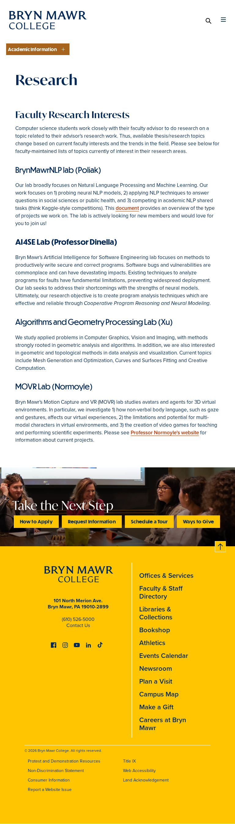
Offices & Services (166, 575)
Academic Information (32, 49)
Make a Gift (156, 707)
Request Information (92, 521)
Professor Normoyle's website (165, 432)
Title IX (129, 761)
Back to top (220, 545)
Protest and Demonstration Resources (64, 761)
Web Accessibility (139, 770)
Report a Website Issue (50, 789)
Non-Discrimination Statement (56, 770)
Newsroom (155, 668)
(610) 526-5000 (78, 619)
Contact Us (78, 625)
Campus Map (159, 694)
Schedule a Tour (149, 521)
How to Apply (36, 521)
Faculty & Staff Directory (161, 592)
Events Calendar (163, 656)
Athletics (152, 643)
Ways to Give (198, 521)
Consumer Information (49, 780)
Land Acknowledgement (146, 780)
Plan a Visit (155, 681)
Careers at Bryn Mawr (162, 724)
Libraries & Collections (155, 613)
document (127, 208)
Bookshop (154, 630)
